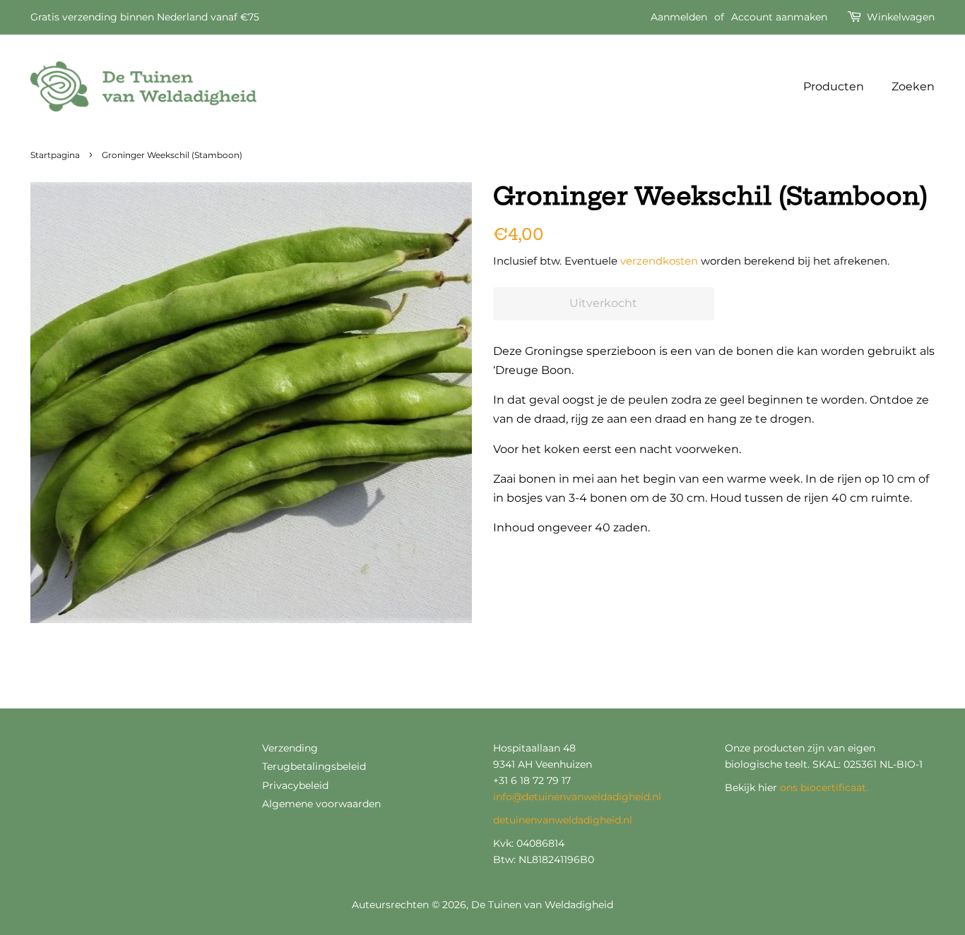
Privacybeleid (295, 785)
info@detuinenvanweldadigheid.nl (577, 796)
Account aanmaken (779, 17)
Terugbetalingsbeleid (314, 766)
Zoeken (913, 86)
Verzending (290, 748)
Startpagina (55, 155)
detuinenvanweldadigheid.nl (562, 820)
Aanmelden (679, 17)
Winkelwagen (901, 17)
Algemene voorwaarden (321, 803)
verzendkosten (659, 260)
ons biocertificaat (823, 787)
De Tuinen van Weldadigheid (542, 904)
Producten (833, 86)
